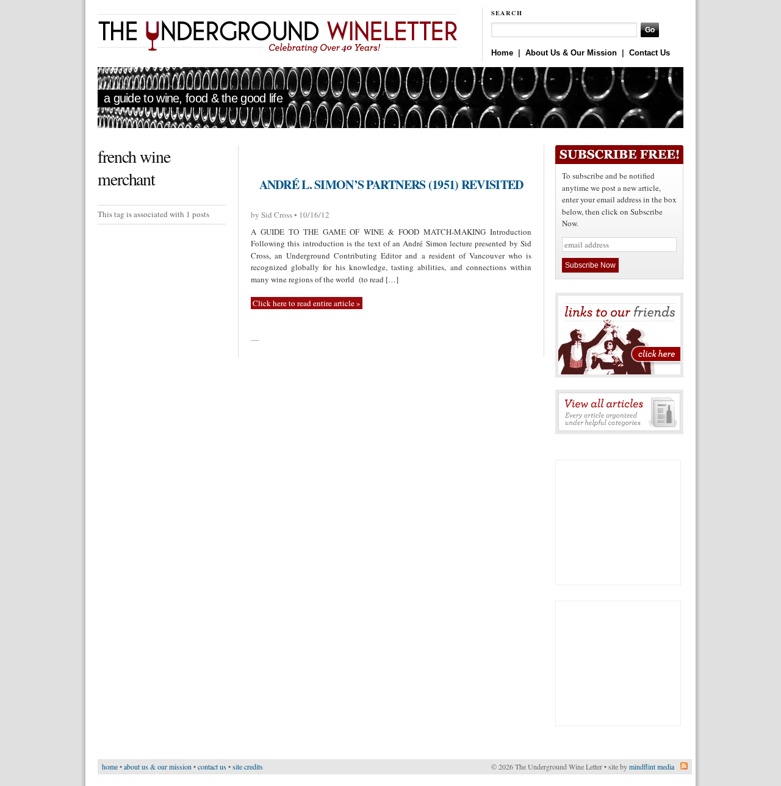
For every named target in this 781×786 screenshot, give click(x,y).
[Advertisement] (618, 523)
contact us (212, 766)
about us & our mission (158, 766)
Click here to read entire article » (307, 303)
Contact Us (649, 52)
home (110, 766)
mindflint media (651, 766)
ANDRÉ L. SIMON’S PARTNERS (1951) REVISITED (391, 184)
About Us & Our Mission (571, 52)
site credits (247, 766)
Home (502, 52)
